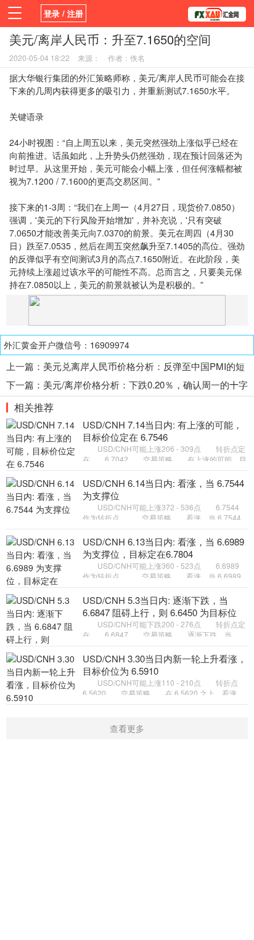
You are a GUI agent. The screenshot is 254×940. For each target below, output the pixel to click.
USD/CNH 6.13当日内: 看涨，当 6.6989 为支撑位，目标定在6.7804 (163, 547)
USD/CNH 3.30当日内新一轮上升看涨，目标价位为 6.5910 (165, 664)
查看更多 (127, 728)
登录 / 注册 (63, 13)
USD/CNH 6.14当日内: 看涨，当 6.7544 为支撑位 (163, 489)
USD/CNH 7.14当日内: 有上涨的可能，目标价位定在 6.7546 (162, 430)
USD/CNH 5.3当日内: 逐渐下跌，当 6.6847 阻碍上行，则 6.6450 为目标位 (160, 606)
